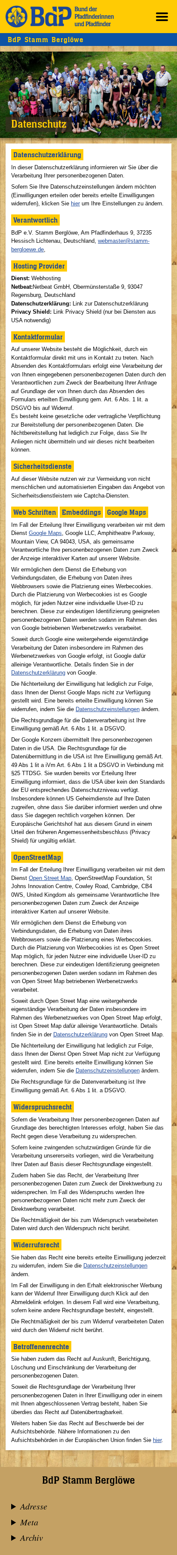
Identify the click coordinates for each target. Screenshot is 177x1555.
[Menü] (162, 16)
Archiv (31, 1537)
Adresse (33, 1506)
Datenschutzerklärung (38, 672)
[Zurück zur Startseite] (59, 16)
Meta (29, 1522)
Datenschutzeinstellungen (108, 709)
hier (75, 203)
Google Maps (45, 533)
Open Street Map (50, 878)
